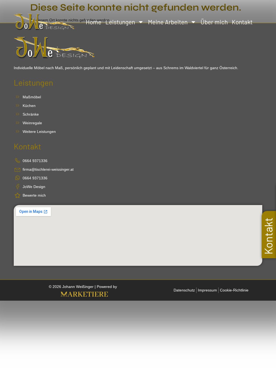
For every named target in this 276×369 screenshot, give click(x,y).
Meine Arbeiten (168, 22)
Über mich (214, 22)
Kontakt (242, 22)
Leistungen (120, 22)
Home (93, 22)
